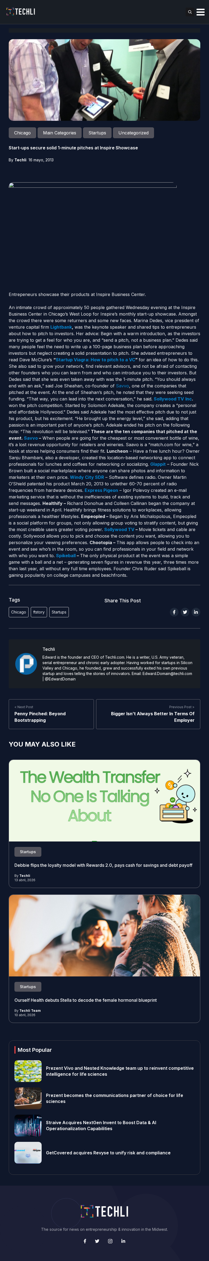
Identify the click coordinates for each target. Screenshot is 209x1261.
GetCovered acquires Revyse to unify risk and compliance (108, 1152)
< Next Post (23, 707)
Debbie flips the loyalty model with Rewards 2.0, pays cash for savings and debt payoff (103, 865)
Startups (59, 612)
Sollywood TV (120, 529)
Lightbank (61, 327)
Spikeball (66, 555)
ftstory (39, 612)
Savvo (122, 386)
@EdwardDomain (60, 679)
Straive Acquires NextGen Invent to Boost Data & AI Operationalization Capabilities (101, 1125)
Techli (20, 160)
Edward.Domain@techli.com (167, 673)
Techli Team (30, 1011)
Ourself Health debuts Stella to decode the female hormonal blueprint (85, 1000)
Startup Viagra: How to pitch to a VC (95, 359)
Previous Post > (182, 707)
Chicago (18, 612)
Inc (188, 399)
